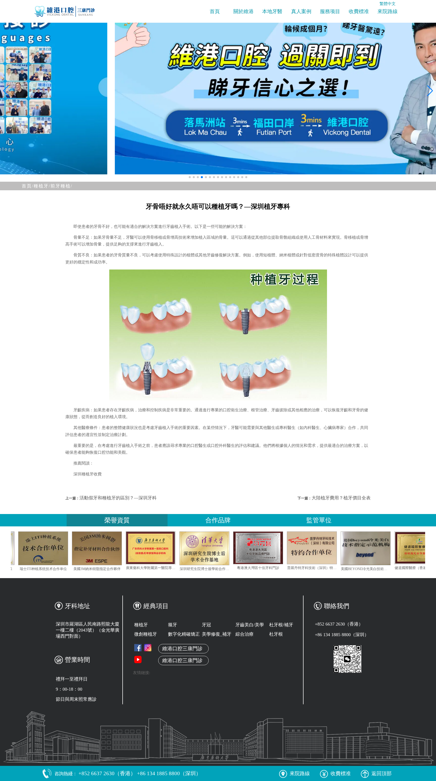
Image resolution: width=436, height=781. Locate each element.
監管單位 (319, 520)
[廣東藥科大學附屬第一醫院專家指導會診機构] (178, 547)
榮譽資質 (117, 520)
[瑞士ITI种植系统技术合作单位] (71, 548)
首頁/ (28, 185)
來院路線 (387, 11)
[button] (190, 177)
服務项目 (330, 11)
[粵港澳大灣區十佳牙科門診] (286, 547)
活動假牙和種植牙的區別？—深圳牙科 (118, 497)
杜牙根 (276, 634)
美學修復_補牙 (216, 634)
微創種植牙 (145, 634)
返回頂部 (381, 773)
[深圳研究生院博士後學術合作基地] (232, 548)
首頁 (215, 11)
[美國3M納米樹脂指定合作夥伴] (125, 548)
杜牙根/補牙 (281, 624)
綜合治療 (244, 634)
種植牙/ (42, 185)
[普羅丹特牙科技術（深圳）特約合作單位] (340, 547)
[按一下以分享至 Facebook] (138, 647)
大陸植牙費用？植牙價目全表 (341, 497)
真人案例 (301, 11)
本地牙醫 (272, 11)
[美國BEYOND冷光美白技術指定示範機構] (393, 548)
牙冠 (206, 624)
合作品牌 (218, 520)
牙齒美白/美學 (249, 624)
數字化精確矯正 (184, 634)
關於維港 (243, 11)
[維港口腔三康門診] (147, 647)
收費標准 (359, 11)
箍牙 (172, 624)
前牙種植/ (61, 185)
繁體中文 (387, 4)
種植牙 (141, 624)
